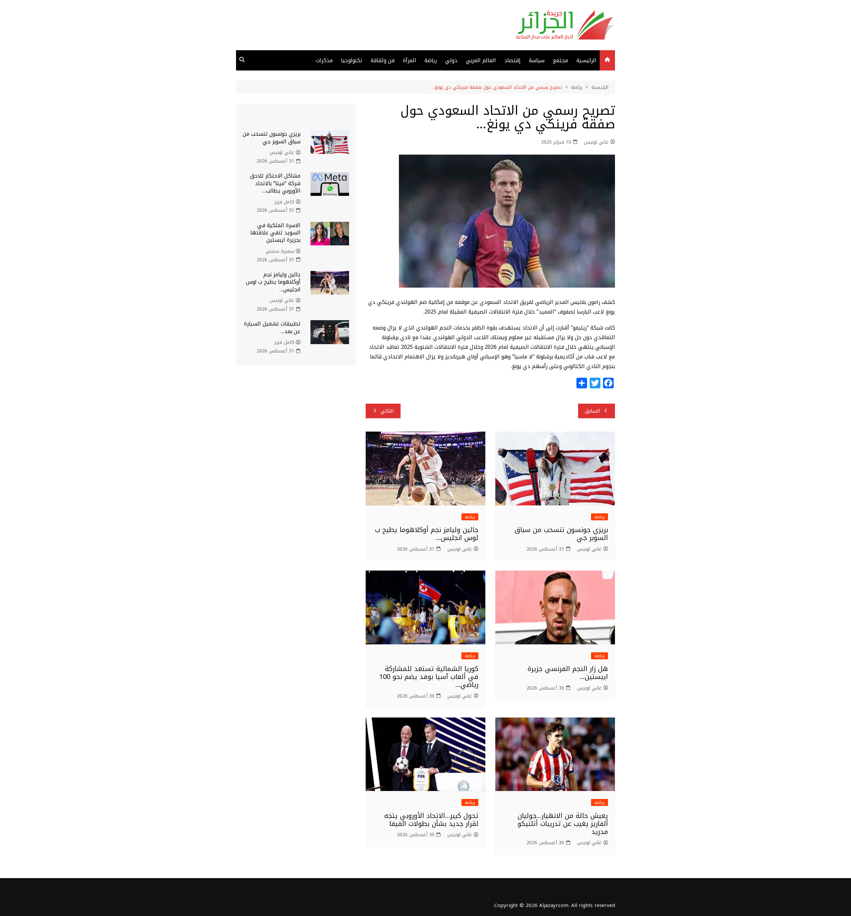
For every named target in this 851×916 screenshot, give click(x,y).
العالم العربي (481, 60)
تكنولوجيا (351, 60)
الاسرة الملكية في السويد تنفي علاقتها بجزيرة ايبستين (275, 232)
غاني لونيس (596, 142)
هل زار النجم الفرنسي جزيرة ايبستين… (568, 672)
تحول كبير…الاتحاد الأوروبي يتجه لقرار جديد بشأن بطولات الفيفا (431, 819)
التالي (387, 411)
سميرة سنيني (280, 251)
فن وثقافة (383, 60)
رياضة (431, 60)
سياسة (537, 60)
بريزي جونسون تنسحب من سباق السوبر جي (561, 533)
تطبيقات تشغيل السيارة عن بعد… (272, 327)
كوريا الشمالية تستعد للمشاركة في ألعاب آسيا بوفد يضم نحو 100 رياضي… (428, 676)
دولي (451, 60)
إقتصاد (512, 60)
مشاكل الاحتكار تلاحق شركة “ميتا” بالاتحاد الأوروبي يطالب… (275, 183)
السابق (592, 411)
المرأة (409, 60)
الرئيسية (586, 60)
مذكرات (324, 60)
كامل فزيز (284, 202)
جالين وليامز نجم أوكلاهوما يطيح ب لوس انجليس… (426, 533)
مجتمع (560, 60)
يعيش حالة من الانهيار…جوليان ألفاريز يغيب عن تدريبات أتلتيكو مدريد (563, 823)
